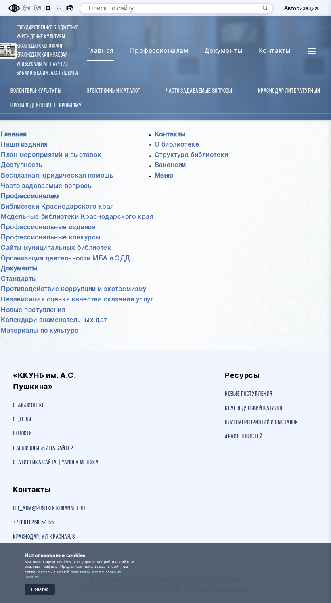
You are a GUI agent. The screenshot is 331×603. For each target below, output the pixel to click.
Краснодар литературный (289, 91)
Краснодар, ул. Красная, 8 (44, 537)
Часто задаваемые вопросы (199, 91)
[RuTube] (69, 8)
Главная (100, 50)
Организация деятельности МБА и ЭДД (65, 259)
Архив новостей (243, 436)
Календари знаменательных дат (54, 320)
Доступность (21, 165)
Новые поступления (33, 310)
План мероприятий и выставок (51, 155)
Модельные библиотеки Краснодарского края (77, 217)
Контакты (275, 50)
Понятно (39, 589)
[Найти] (265, 8)
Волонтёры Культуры (35, 91)
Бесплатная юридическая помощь (57, 176)
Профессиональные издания (48, 227)
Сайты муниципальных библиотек (56, 248)
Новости (22, 434)
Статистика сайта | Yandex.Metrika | (58, 462)
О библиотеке (177, 145)
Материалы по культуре (40, 331)
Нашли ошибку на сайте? (43, 448)
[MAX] (48, 8)
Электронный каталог (113, 91)
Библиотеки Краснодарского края (57, 207)
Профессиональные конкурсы (51, 238)
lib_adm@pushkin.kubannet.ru (49, 508)
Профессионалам (159, 50)
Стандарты (19, 279)
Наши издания (24, 145)
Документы (223, 50)
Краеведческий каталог (254, 408)
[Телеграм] (38, 8)
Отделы (22, 420)
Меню (164, 176)
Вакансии (170, 165)
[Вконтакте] (27, 8)
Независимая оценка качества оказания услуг (77, 300)
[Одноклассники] (59, 8)
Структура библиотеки (191, 155)
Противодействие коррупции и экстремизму (74, 289)
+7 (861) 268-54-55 (33, 522)
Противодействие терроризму (46, 106)
